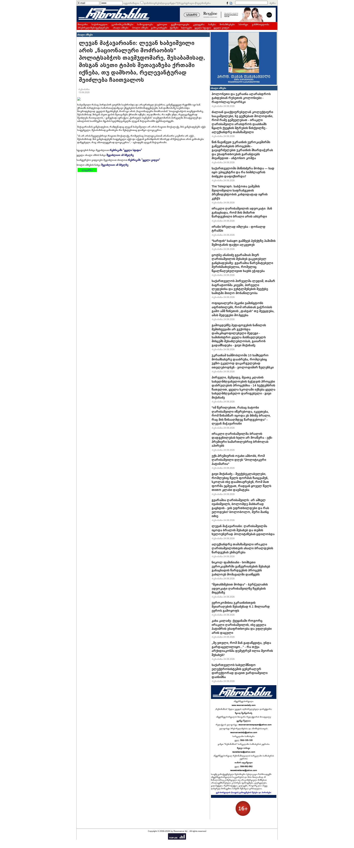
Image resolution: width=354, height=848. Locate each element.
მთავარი (83, 24)
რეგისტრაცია (187, 3)
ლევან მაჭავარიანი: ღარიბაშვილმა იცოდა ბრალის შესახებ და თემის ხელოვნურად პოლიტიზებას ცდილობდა (243, 530)
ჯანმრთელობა (260, 24)
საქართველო (100, 24)
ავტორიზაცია (131, 3)
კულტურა (198, 24)
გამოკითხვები (159, 27)
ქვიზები (174, 27)
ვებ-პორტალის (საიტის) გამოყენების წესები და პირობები (243, 792)
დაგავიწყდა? (169, 3)
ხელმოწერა (203, 3)
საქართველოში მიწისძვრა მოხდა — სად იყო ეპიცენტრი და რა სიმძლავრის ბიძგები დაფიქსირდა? (243, 172)
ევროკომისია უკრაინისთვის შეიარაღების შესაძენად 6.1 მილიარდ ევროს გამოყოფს (241, 606)
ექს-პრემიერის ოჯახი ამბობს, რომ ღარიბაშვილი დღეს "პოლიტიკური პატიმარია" (239, 459)
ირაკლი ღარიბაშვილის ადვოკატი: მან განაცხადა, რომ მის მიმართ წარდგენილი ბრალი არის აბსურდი (242, 212)
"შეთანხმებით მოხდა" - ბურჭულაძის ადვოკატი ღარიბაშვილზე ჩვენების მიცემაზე (240, 588)
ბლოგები (186, 27)
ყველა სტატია (203, 27)
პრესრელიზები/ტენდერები (93, 27)
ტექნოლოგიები (180, 24)
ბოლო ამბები (140, 27)
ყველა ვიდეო (221, 27)
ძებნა (273, 3)
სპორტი (243, 24)
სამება (212, 24)
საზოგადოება (145, 24)
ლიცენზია (87, 170)
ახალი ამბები (120, 27)
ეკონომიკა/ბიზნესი (122, 24)
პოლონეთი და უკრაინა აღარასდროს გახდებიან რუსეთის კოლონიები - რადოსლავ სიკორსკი (241, 98)
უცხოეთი (162, 24)
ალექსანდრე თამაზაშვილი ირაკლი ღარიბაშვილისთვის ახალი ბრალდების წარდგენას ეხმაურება (242, 548)
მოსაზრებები (227, 24)
